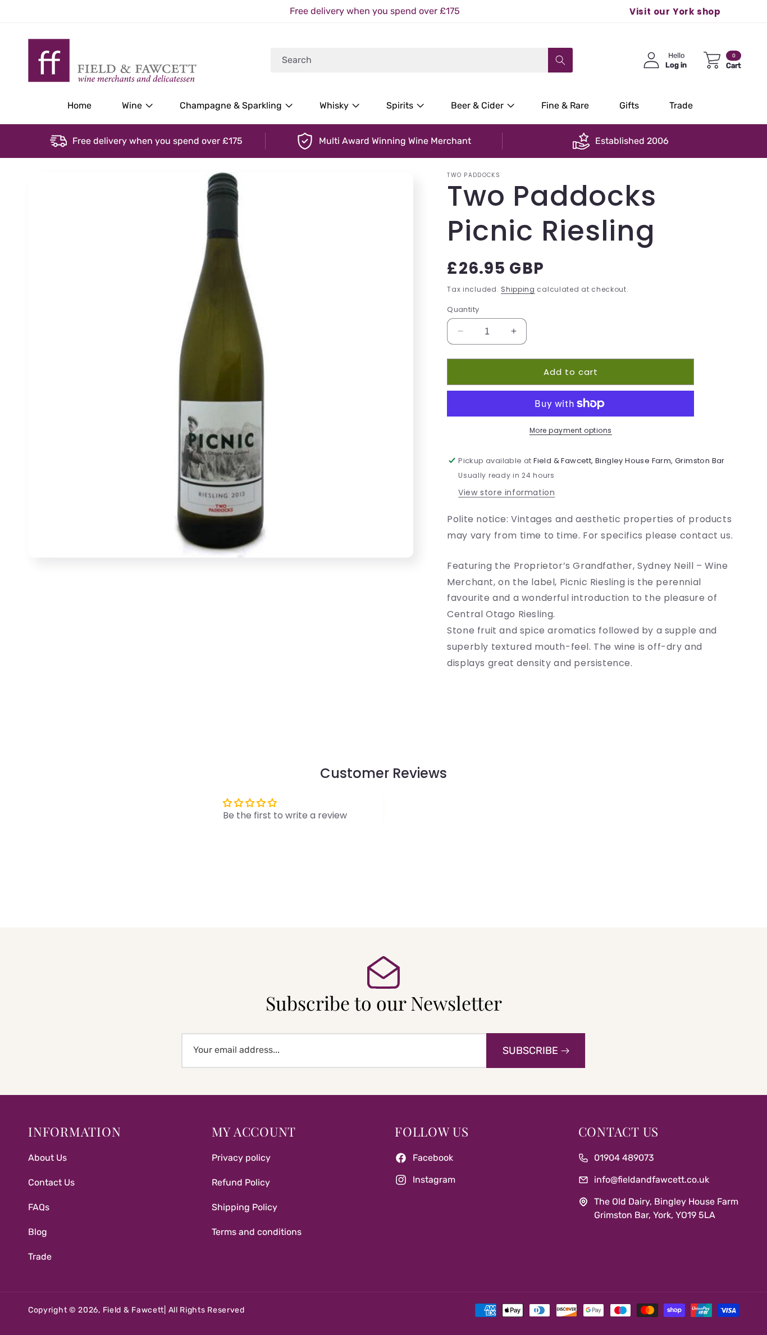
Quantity (463, 309)
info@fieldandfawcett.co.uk (651, 1179)
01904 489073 (624, 1157)
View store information (506, 492)
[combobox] (422, 60)
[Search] (560, 60)
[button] (135, 106)
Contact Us (51, 1182)
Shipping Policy (244, 1207)
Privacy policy (241, 1157)
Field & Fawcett (134, 1310)
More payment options (570, 430)
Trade (40, 1256)
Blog (37, 1232)
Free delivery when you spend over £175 (157, 140)
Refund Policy (241, 1182)
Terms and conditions (257, 1232)
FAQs (38, 1207)
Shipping (518, 289)
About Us (47, 1157)
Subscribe (530, 1050)
